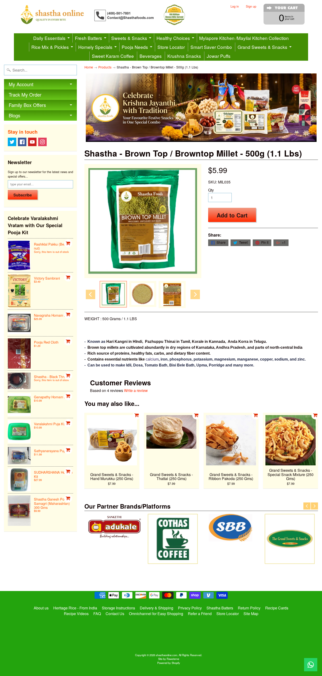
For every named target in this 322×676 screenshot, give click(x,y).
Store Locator (171, 47)
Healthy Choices (173, 38)
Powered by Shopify (168, 663)
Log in (235, 6)
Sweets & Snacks (129, 38)
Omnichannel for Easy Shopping (156, 613)
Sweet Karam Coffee (113, 56)
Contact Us (115, 613)
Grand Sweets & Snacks (262, 47)
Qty (211, 190)
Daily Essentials (49, 38)
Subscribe (22, 195)
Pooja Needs (135, 47)
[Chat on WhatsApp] (310, 664)
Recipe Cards (276, 608)
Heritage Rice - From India (75, 608)
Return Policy (249, 608)
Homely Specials (95, 47)
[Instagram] (42, 142)
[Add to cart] (68, 243)
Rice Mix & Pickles (50, 47)
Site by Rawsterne (168, 659)
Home (88, 67)
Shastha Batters (219, 608)
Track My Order (25, 94)
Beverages (151, 56)
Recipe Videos (76, 613)
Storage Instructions (118, 608)
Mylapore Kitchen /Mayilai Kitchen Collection (244, 38)
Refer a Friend (200, 613)
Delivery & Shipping (156, 608)
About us (41, 608)
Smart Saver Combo (211, 47)
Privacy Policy (190, 608)
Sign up (251, 6)
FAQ (97, 613)
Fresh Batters (88, 38)
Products (104, 67)
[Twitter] (12, 142)
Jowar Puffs (219, 56)
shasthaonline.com (166, 655)
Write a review (136, 390)
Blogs (14, 115)
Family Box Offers (27, 105)
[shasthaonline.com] (110, 15)
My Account (21, 84)
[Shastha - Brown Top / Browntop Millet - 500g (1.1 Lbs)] (113, 294)
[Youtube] (32, 142)
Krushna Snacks (184, 56)
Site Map (251, 613)
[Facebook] (22, 142)
